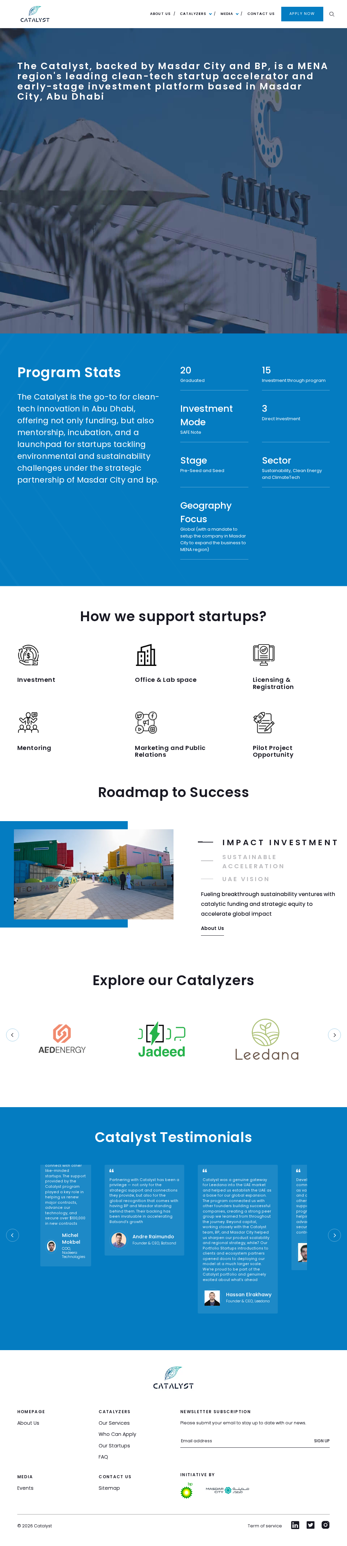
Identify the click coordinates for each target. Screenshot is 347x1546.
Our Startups (114, 1445)
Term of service (265, 1526)
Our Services (114, 1423)
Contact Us (261, 14)
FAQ (103, 1456)
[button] (334, 1035)
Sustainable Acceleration (253, 861)
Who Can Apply (117, 1434)
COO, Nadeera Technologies (73, 1253)
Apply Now (302, 13)
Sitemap (109, 1488)
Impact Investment (280, 842)
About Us (160, 14)
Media (227, 14)
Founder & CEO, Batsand (154, 1243)
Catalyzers (193, 14)
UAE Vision (246, 879)
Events (25, 1488)
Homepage (31, 1412)
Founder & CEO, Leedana (248, 1301)
